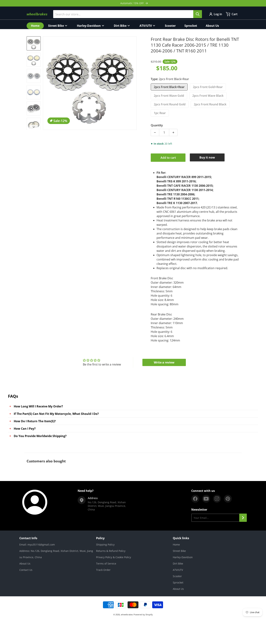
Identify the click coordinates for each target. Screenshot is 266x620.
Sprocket (178, 582)
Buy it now (207, 157)
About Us (24, 563)
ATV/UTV (178, 570)
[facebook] (195, 499)
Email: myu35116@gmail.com (37, 544)
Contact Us (25, 570)
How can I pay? (25, 429)
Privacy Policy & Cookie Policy (113, 557)
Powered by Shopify (143, 614)
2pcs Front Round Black (210, 104)
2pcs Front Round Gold (169, 104)
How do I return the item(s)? (35, 421)
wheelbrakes (127, 614)
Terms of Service (106, 563)
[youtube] (206, 499)
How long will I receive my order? (38, 406)
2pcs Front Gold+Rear (208, 87)
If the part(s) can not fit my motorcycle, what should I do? (56, 414)
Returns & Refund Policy (110, 551)
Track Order (103, 570)
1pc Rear (160, 113)
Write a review (164, 362)
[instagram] (217, 499)
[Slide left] (45, 83)
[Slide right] (134, 83)
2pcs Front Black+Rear (169, 87)
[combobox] (127, 14)
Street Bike (179, 551)
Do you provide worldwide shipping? (40, 436)
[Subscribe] (243, 518)
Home (176, 544)
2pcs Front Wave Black (207, 96)
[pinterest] (228, 499)
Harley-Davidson (183, 557)
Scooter (177, 576)
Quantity (157, 125)
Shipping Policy (105, 544)
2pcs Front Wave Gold (169, 96)
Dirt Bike (178, 563)
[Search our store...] (197, 14)
